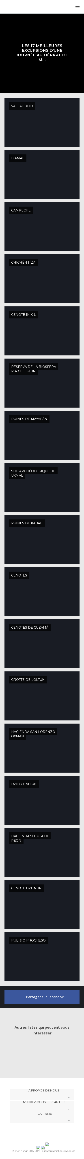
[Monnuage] (15, 7)
